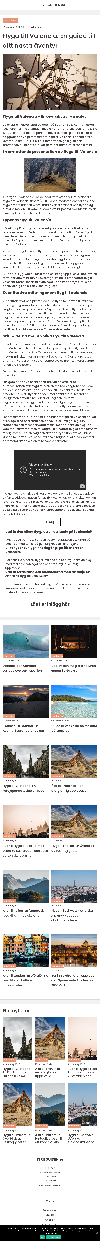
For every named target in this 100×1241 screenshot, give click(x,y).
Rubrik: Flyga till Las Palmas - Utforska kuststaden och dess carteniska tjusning (25, 851)
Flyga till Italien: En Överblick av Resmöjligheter (72, 848)
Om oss (50, 1214)
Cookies (50, 1219)
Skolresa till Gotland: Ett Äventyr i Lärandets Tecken (23, 728)
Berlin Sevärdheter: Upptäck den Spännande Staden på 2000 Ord (72, 980)
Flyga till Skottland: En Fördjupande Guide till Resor (24, 788)
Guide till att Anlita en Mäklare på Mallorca (74, 728)
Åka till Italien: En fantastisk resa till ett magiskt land (23, 913)
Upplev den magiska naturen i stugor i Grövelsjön (74, 668)
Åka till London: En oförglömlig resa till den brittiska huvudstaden (25, 980)
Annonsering (50, 1210)
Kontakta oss (50, 1224)
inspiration (8, 656)
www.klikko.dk (53, 1185)
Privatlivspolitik (54, 1237)
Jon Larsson (35, 27)
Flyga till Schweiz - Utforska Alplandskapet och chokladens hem (72, 915)
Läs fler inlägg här (50, 604)
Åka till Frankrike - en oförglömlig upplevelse (68, 788)
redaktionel (10, 20)
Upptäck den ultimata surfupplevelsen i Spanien (22, 668)
